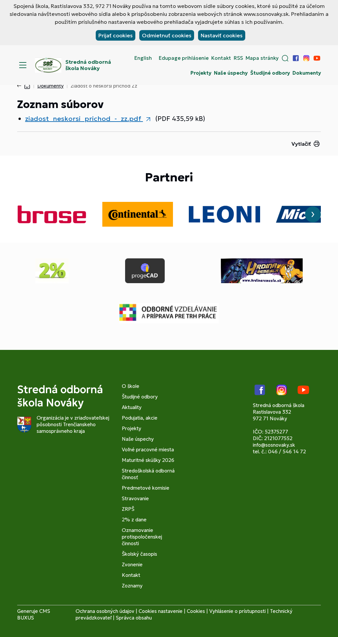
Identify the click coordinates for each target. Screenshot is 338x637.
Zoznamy (132, 585)
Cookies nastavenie (161, 611)
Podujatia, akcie (139, 418)
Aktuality (132, 407)
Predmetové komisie (145, 488)
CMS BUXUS (33, 614)
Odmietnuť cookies (166, 35)
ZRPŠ (128, 509)
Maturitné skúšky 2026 (148, 460)
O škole (130, 386)
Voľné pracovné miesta (148, 449)
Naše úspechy (231, 73)
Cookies (196, 611)
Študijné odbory (270, 73)
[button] (285, 58)
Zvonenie (132, 564)
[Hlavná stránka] (27, 86)
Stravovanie (135, 498)
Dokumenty (306, 73)
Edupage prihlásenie (184, 58)
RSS (238, 58)
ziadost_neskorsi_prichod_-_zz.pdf (84, 118)
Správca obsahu (134, 618)
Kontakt (221, 58)
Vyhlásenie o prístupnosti (237, 611)
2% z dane (134, 519)
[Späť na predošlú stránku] (20, 86)
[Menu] (22, 65)
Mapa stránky (262, 58)
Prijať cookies (115, 35)
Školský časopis (139, 554)
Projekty (200, 73)
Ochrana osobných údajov (105, 611)
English (143, 58)
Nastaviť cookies (222, 35)
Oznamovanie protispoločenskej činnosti (142, 536)
